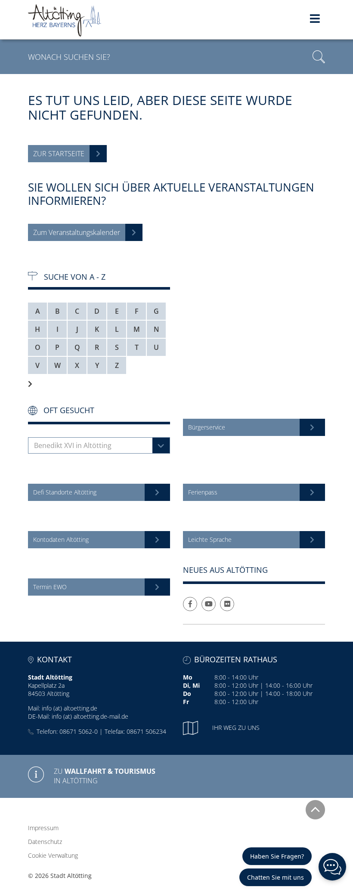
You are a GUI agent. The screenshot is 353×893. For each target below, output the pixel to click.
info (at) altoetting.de (69, 708)
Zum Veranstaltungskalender (76, 232)
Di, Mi (191, 685)
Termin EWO (50, 587)
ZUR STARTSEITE (58, 153)
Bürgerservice (206, 427)
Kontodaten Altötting (61, 539)
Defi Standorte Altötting (64, 492)
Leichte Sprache (210, 539)
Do (187, 693)
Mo (187, 677)
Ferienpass (202, 492)
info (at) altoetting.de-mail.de (90, 716)
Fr (186, 702)
